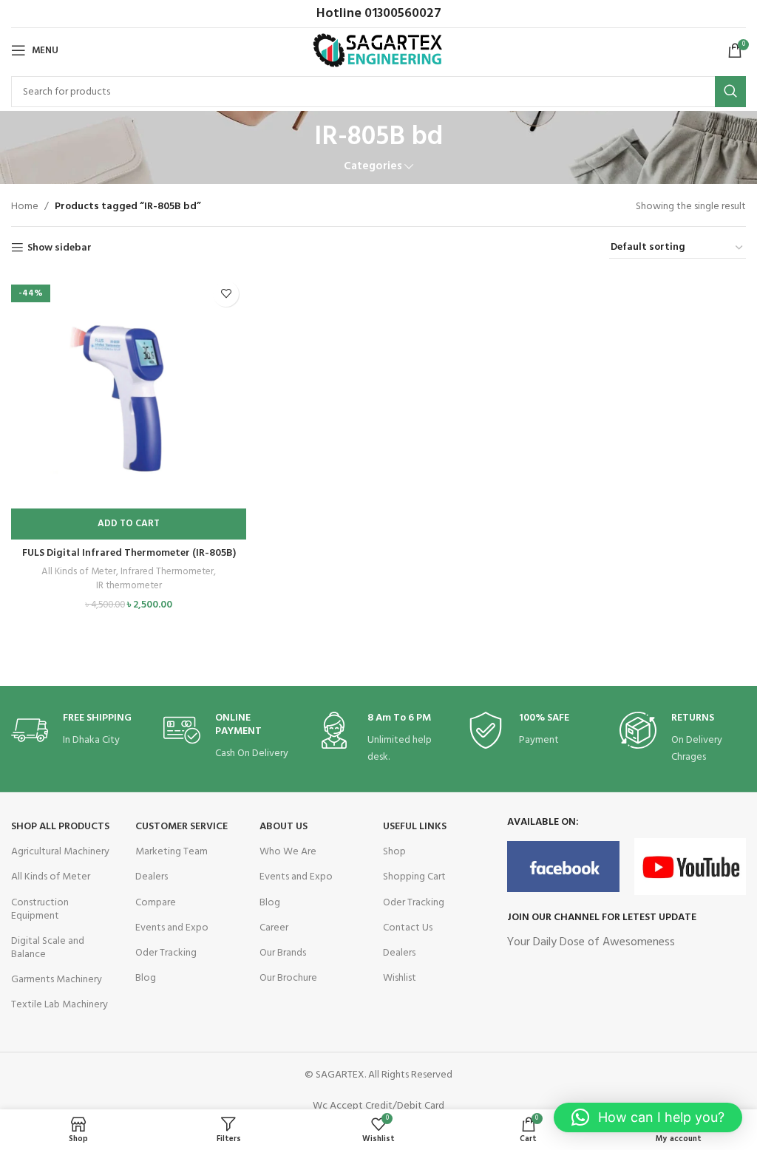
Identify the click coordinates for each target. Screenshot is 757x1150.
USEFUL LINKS (415, 826)
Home (24, 206)
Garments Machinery (56, 979)
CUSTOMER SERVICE (181, 826)
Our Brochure (288, 978)
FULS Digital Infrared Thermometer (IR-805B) (129, 553)
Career (273, 927)
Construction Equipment (40, 909)
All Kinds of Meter (78, 572)
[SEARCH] (730, 91)
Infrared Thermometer (167, 572)
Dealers (151, 876)
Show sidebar (59, 248)
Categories (373, 166)
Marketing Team (171, 851)
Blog (145, 978)
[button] (128, 524)
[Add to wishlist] (226, 294)
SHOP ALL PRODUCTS (60, 826)
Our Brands (282, 953)
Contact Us (407, 927)
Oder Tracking (166, 953)
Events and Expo (171, 927)
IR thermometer (129, 586)
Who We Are (287, 851)
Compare (155, 902)
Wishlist (399, 978)
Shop (394, 851)
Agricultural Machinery (60, 851)
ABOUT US (283, 826)
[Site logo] (379, 50)
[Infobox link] (74, 730)
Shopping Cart (414, 876)
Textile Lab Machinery (59, 1004)
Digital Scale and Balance (47, 948)
